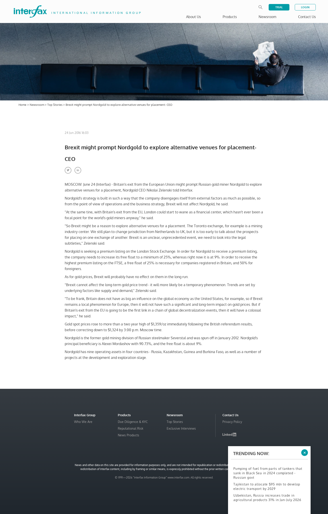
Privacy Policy (232, 422)
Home (22, 104)
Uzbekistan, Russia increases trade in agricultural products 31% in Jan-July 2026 (267, 497)
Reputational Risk (130, 428)
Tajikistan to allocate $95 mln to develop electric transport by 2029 (266, 486)
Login (305, 7)
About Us (193, 17)
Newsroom (37, 104)
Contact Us (307, 17)
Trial (279, 7)
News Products (128, 435)
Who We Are (83, 422)
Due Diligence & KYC (133, 422)
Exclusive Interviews (181, 428)
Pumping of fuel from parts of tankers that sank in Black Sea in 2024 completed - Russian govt (267, 473)
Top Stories (55, 104)
